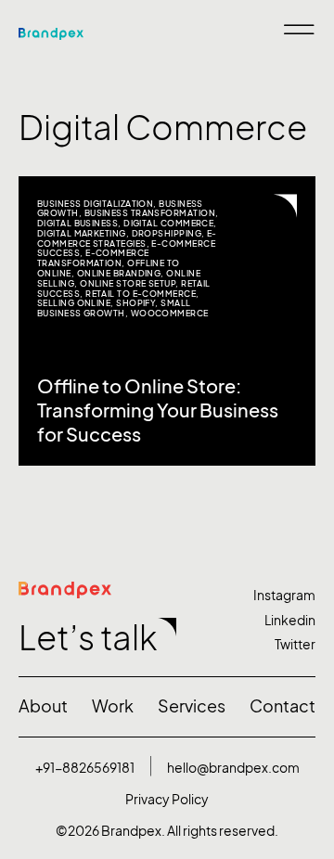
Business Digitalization (95, 204)
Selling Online (73, 303)
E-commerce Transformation (93, 258)
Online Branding (119, 273)
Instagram (284, 595)
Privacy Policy (167, 799)
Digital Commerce (168, 223)
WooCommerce (170, 313)
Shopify (135, 303)
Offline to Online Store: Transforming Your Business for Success (157, 411)
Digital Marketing (81, 233)
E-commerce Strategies (127, 238)
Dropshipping (166, 233)
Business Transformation (149, 213)
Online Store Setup (127, 283)
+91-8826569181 (85, 768)
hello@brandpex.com (233, 768)
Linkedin (289, 620)
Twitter (295, 644)
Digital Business (77, 223)
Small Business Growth (114, 308)
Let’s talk (88, 638)
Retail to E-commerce (140, 293)
